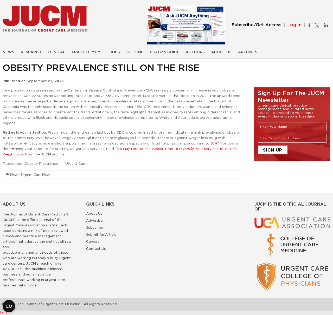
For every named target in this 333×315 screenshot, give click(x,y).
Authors (195, 52)
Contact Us (96, 248)
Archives (247, 52)
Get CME (134, 52)
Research (31, 52)
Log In (294, 25)
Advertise (94, 220)
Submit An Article (101, 234)
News (8, 52)
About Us (221, 52)
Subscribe (94, 227)
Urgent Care (75, 163)
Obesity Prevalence (41, 163)
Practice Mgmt (87, 52)
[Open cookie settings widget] (9, 306)
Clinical (56, 52)
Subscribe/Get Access (256, 25)
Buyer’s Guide (164, 52)
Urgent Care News (36, 174)
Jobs (115, 52)
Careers (92, 241)
